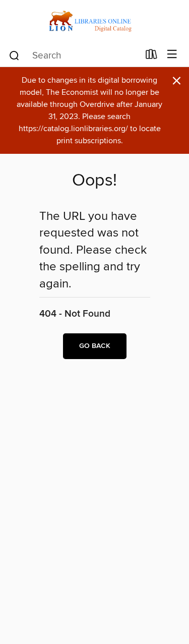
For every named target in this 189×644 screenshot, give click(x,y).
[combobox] (73, 55)
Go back (94, 345)
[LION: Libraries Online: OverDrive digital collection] (94, 21)
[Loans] (151, 56)
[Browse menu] (172, 55)
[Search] (14, 55)
